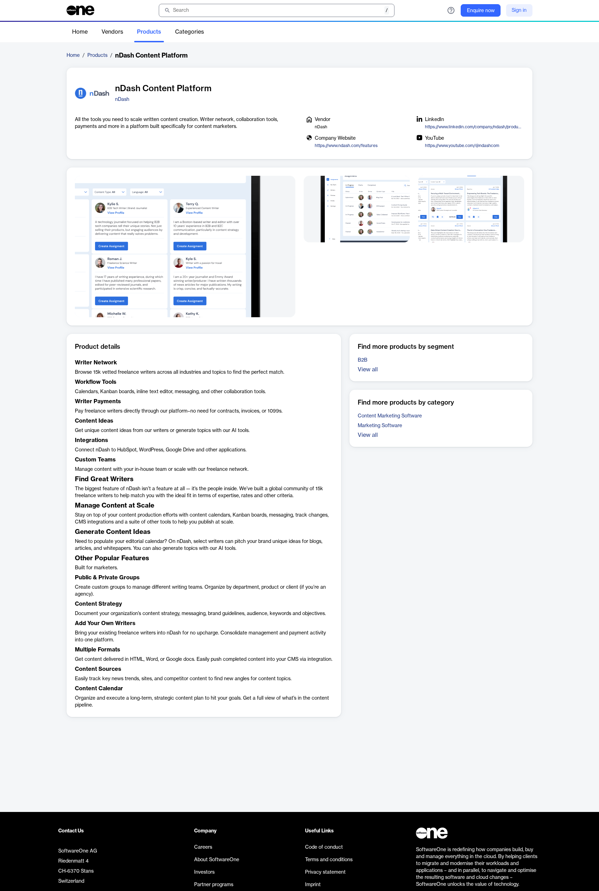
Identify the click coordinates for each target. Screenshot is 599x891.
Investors (204, 872)
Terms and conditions (329, 859)
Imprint (313, 884)
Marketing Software (380, 425)
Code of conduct (324, 847)
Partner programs (213, 884)
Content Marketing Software (390, 416)
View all (368, 369)
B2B (362, 360)
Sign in (519, 10)
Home (80, 32)
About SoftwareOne (216, 859)
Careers (203, 847)
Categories (189, 32)
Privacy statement (325, 872)
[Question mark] (451, 10)
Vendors (112, 32)
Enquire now (481, 10)
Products (149, 32)
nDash (122, 99)
